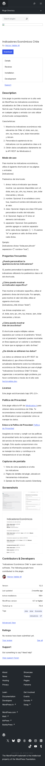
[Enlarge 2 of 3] (39, 494)
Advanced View (9, 622)
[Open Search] (34, 3)
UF (41, 616)
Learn (4, 692)
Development (10, 79)
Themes (27, 676)
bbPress (7, 720)
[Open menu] (41, 3)
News (4, 676)
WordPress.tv (9, 704)
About (4, 672)
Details (7, 61)
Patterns (27, 684)
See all (40, 640)
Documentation (8, 696)
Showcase (28, 672)
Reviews (8, 67)
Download (8, 52)
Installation (9, 73)
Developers (7, 700)
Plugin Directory (8, 11)
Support (8, 85)
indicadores (34, 616)
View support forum (10, 658)
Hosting (5, 680)
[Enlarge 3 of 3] (39, 516)
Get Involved (29, 692)
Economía (38, 611)
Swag (27, 704)
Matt (5, 716)
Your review (7, 640)
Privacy (5, 684)
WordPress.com (10, 712)
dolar (31, 611)
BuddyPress (8, 724)
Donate (28, 700)
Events (27, 696)
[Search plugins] (26, 18)
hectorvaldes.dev (9, 381)
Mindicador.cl (31, 405)
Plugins (27, 680)
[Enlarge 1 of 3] (18, 494)
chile (26, 611)
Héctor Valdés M (12, 45)
